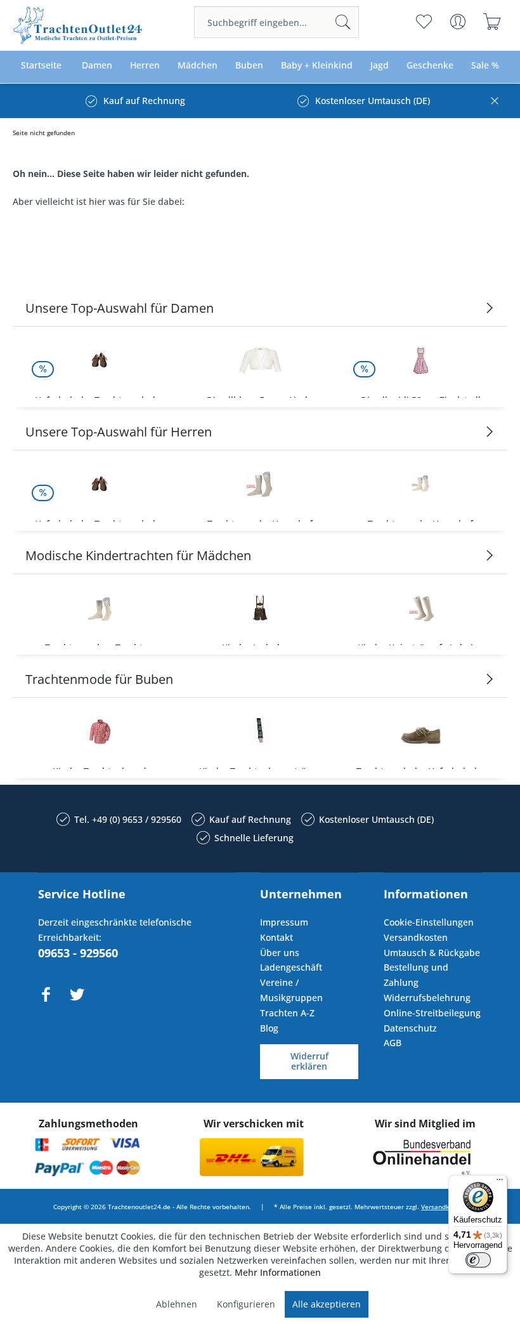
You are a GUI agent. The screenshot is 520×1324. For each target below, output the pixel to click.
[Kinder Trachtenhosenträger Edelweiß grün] (259, 732)
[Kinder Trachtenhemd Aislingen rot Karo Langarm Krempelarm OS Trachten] (99, 732)
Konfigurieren (246, 1304)
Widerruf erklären (309, 1061)
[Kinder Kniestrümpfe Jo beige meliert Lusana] (420, 608)
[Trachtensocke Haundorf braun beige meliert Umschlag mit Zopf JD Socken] (259, 484)
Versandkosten (416, 937)
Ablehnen (176, 1304)
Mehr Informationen (278, 1272)
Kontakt (276, 937)
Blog (269, 1028)
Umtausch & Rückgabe (432, 953)
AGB (392, 1043)
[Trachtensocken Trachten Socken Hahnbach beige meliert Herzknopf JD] (99, 608)
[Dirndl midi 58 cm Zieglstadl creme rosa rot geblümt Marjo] (420, 361)
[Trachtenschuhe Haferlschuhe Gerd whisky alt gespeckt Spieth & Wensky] (420, 732)
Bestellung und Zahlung (416, 974)
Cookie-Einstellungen (429, 922)
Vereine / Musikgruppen (291, 990)
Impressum (284, 922)
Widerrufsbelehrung (427, 998)
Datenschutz (410, 1028)
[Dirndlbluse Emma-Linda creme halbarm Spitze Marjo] (259, 361)
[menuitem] (276, 22)
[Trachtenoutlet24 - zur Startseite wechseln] (78, 25)
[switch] (478, 1260)
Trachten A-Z (287, 1013)
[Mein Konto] (457, 21)
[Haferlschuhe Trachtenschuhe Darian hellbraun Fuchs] (99, 361)
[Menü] (499, 1182)
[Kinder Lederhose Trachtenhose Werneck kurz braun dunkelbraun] (259, 608)
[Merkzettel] (423, 21)
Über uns (279, 953)
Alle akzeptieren (326, 1304)
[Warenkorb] (492, 21)
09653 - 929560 (78, 952)
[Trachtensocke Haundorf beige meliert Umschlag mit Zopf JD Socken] (420, 484)
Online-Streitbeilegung (432, 1013)
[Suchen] (343, 22)
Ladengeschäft (291, 967)
